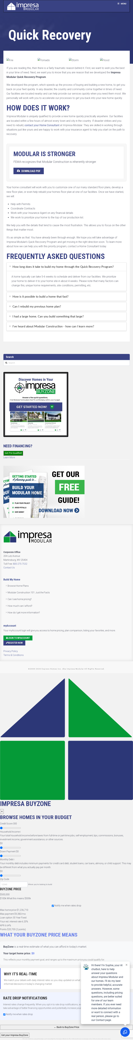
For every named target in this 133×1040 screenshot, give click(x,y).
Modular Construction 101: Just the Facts (29, 592)
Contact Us (9, 567)
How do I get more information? (24, 612)
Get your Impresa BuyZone (14, 1035)
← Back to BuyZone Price (66, 1027)
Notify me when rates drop (67, 905)
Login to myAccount (18, 638)
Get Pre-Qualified (13, 453)
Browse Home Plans (18, 586)
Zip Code (4, 879)
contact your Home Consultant (41, 125)
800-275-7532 (20, 564)
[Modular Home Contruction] (22, 7)
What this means (15, 898)
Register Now (15, 643)
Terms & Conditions (13, 655)
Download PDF (31, 171)
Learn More (9, 457)
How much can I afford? (20, 606)
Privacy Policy (10, 651)
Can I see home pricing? (20, 599)
